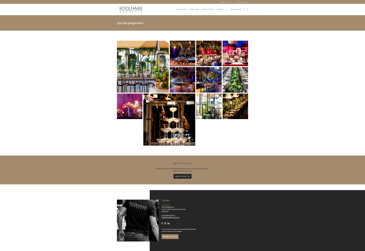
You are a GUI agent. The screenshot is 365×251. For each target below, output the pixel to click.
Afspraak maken (225, 2)
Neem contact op (182, 176)
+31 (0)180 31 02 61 (168, 215)
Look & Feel (194, 9)
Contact (220, 9)
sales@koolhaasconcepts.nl (170, 217)
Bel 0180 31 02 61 (242, 2)
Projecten (181, 9)
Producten (207, 9)
